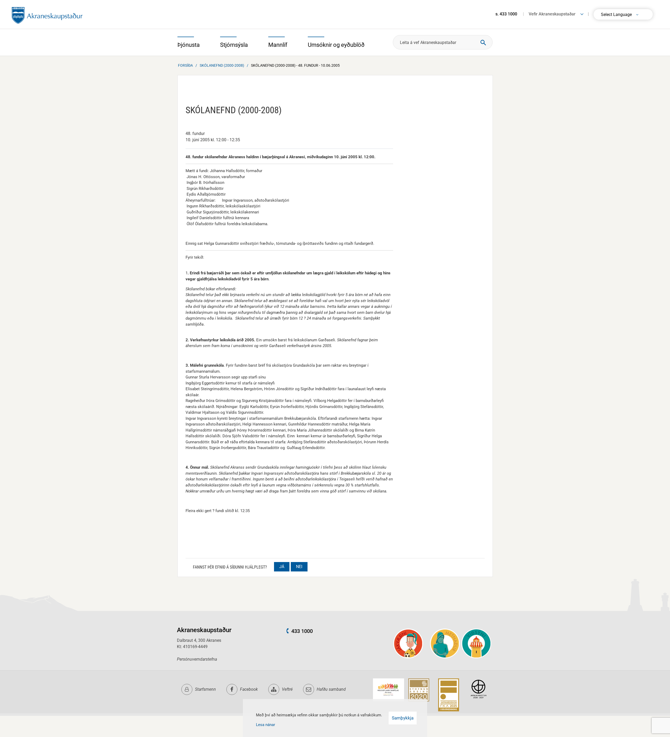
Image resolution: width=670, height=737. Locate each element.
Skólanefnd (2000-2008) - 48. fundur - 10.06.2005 (295, 65)
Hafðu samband (331, 689)
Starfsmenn (205, 689)
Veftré (287, 689)
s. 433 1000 (506, 14)
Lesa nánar (265, 724)
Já (281, 566)
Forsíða (185, 65)
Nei (299, 566)
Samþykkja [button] (403, 718)
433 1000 (302, 631)
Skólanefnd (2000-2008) (222, 65)
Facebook (249, 689)
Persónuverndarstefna (197, 659)
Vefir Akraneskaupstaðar (552, 14)
